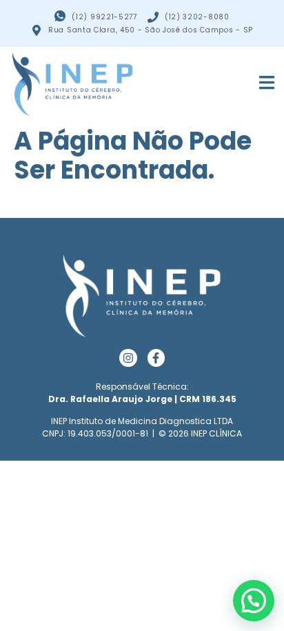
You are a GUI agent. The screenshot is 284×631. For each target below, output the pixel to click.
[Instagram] (128, 358)
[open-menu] (259, 84)
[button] (253, 600)
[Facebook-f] (156, 358)
